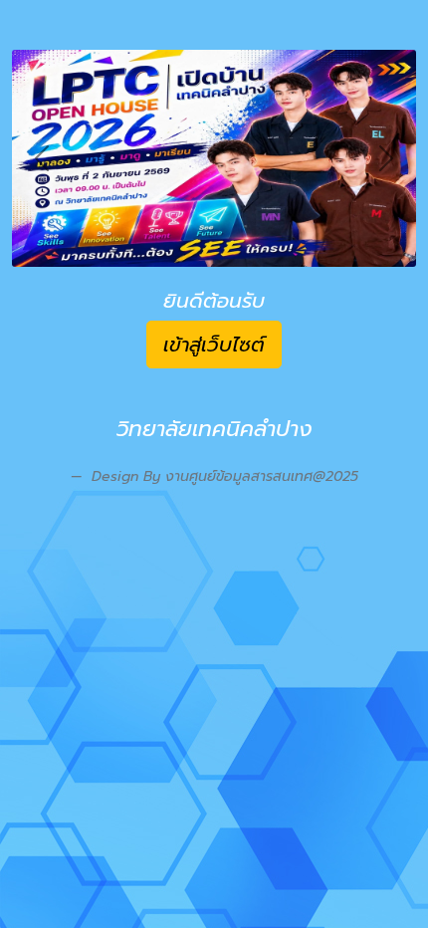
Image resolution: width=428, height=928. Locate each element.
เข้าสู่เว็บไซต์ (214, 344)
